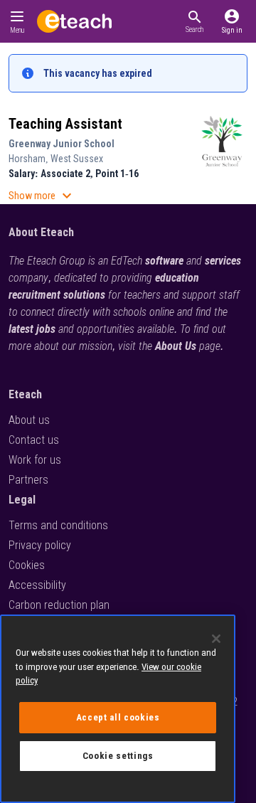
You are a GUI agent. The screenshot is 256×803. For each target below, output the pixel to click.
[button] (194, 21)
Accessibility (37, 585)
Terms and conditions (58, 525)
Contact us (34, 440)
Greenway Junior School (61, 143)
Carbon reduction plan (59, 605)
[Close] (216, 638)
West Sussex (76, 158)
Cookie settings (118, 755)
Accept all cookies (118, 717)
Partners (28, 479)
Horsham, (29, 158)
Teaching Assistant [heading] (65, 123)
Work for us (35, 460)
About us (29, 420)
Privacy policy (40, 545)
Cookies (27, 565)
